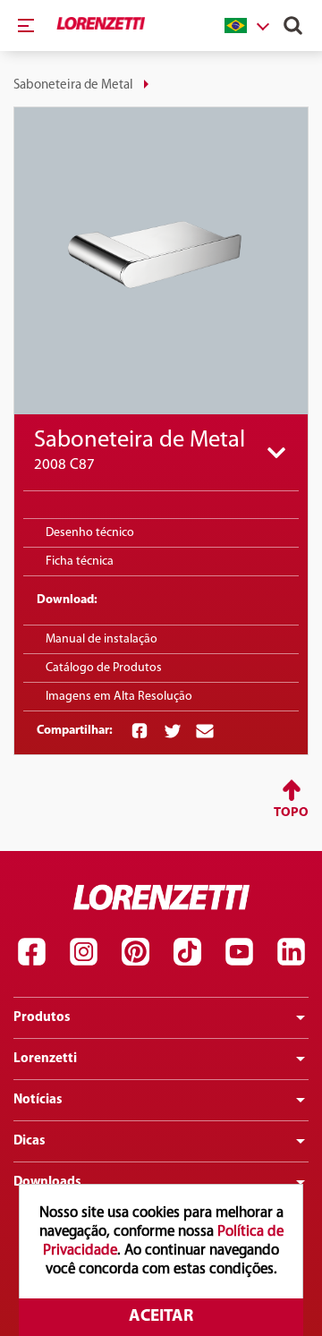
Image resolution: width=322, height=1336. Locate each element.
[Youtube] (239, 952)
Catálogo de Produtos (104, 668)
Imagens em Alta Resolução (119, 696)
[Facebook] (31, 952)
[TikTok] (187, 952)
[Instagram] (83, 952)
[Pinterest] (135, 952)
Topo (291, 813)
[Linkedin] (291, 952)
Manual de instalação (101, 639)
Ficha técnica (80, 561)
